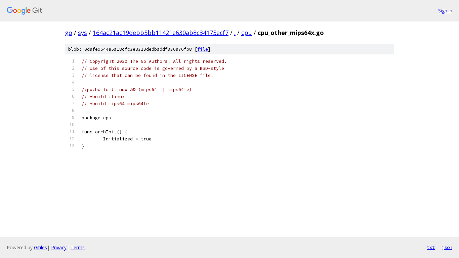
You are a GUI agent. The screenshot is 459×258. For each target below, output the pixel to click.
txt (431, 247)
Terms (78, 247)
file (202, 49)
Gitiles (40, 247)
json (447, 247)
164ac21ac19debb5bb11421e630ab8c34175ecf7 (160, 33)
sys (82, 33)
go (68, 33)
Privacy (59, 247)
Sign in (445, 10)
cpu (246, 33)
